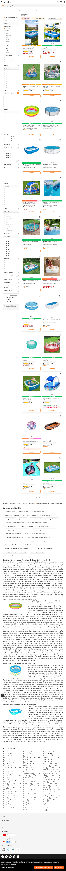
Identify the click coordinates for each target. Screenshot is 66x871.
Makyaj (45, 810)
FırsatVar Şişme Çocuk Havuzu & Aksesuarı (35, 533)
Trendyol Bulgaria (8, 804)
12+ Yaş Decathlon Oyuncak (30, 764)
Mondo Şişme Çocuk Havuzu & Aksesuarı (32, 800)
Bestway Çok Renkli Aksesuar (51, 792)
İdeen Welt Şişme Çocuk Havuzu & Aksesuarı (32, 776)
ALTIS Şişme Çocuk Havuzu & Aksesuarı (52, 776)
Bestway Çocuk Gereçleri (29, 772)
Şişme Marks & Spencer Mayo (31, 762)
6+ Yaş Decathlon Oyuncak (10, 762)
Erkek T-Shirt (26, 810)
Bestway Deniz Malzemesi (30, 780)
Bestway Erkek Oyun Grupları (31, 790)
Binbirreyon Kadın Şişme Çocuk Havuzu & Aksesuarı (52, 796)
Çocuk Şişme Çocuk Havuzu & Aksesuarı (14, 537)
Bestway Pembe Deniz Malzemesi (12, 800)
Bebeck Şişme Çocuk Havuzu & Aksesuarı (52, 782)
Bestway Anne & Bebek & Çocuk (23, 10)
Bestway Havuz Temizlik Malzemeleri (12, 792)
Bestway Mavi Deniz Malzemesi (31, 794)
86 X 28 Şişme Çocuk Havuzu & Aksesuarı (37, 522)
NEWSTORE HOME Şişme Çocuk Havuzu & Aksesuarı (32, 774)
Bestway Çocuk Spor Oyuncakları (12, 780)
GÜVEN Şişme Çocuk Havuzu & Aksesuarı (12, 784)
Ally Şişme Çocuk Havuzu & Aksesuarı (12, 782)
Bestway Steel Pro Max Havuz (12, 515)
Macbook (45, 808)
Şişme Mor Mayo (7, 764)
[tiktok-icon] (6, 856)
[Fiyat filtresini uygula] (18, 93)
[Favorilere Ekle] (39, 22)
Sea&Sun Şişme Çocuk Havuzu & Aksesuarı (32, 778)
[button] (11, 15)
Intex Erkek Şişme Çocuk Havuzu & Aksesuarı (52, 766)
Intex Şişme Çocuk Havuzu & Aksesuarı (32, 770)
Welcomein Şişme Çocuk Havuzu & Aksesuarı (52, 798)
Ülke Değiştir (5, 831)
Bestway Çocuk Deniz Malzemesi (12, 544)
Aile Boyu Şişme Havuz (52, 519)
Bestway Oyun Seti (8, 794)
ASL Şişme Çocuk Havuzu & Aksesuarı (43, 548)
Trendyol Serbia (27, 804)
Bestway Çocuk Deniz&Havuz (38, 552)
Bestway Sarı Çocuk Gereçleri (31, 786)
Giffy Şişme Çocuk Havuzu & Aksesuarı (52, 788)
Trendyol (5, 10)
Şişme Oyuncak (22, 519)
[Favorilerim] (61, 2)
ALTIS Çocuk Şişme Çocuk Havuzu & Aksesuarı (32, 766)
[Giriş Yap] (58, 2)
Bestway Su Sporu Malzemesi (31, 788)
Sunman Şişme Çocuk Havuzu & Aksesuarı (52, 772)
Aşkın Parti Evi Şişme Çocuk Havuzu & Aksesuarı (52, 780)
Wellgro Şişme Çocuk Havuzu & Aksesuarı (12, 768)
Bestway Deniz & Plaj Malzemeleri (32, 782)
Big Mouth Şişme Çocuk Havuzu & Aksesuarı (52, 774)
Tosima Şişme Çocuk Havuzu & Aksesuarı (52, 800)
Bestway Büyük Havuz (24, 511)
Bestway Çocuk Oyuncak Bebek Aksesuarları (52, 764)
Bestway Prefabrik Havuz (40, 511)
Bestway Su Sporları (8, 774)
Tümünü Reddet (58, 867)
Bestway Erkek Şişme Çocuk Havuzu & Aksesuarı (43, 530)
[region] (33, 865)
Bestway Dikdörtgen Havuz (29, 515)
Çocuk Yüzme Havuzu (10, 511)
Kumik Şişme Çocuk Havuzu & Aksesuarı (52, 790)
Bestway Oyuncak (37, 10)
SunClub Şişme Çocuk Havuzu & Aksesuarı (52, 778)
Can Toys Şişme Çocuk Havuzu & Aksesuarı (12, 786)
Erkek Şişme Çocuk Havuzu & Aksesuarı (33, 544)
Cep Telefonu (46, 804)
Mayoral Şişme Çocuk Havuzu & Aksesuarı (12, 776)
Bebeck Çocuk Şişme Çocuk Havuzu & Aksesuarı (32, 768)
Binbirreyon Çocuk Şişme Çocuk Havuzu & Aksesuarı (17, 548)
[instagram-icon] (2, 856)
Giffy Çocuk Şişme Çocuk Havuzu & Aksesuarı (52, 786)
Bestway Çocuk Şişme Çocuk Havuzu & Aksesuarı (16, 530)
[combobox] (55, 18)
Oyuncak (25, 503)
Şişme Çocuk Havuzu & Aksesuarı (13, 533)
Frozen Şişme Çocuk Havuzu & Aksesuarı (12, 798)
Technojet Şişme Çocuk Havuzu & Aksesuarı (12, 778)
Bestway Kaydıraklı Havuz (37, 519)
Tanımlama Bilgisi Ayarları (7, 867)
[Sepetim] (64, 2)
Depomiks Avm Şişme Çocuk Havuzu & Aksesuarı (16, 555)
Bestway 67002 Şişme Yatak (46, 515)
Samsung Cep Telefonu (9, 808)
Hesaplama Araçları (8, 810)
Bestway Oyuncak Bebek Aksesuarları (12, 796)
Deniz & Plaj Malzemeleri (43, 503)
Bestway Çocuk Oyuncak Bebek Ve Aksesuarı (52, 784)
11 (46, 498)
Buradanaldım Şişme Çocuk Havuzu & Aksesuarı (39, 537)
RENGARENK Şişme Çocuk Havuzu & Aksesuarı (52, 770)
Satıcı (3, 824)
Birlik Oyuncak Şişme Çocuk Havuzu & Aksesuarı (32, 784)
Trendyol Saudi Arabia (49, 802)
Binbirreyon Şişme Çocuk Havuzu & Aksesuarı (15, 552)
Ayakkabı (45, 806)
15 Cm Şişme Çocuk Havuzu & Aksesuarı (14, 522)
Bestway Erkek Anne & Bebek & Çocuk (32, 798)
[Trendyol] (7, 2)
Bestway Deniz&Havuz (49, 10)
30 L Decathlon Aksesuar (43, 526)
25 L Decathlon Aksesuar (49, 762)
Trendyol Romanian (8, 802)
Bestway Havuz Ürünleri (9, 766)
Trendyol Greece (27, 802)
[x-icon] (18, 856)
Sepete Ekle (31, 56)
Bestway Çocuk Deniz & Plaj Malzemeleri (41, 541)
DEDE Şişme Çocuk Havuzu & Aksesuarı (12, 790)
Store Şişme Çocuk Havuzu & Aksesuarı (52, 768)
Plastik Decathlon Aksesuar (26, 526)
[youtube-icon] (10, 856)
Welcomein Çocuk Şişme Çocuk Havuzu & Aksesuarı (52, 794)
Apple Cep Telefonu (28, 808)
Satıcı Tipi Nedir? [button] (13, 295)
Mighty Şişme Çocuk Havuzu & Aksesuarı (12, 788)
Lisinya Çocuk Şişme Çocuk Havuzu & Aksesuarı (16, 541)
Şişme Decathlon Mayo (10, 526)
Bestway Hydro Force (10, 519)
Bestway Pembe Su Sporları (30, 796)
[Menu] (2, 2)
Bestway (12, 10)
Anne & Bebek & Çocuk (15, 503)
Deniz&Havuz (32, 503)
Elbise (4, 806)
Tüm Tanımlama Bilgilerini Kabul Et (43, 867)
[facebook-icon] (14, 856)
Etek (24, 806)
